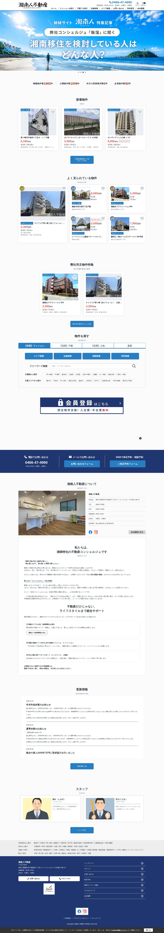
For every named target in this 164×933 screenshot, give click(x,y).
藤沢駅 (64, 374)
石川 (60, 846)
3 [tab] (83, 72)
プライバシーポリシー (81, 918)
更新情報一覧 (82, 766)
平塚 (35, 853)
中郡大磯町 (116, 381)
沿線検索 (94, 8)
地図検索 (96, 356)
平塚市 (55, 381)
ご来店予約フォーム (128, 464)
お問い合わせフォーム (82, 464)
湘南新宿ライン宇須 (114, 850)
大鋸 (56, 846)
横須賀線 (102, 850)
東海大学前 (72, 853)
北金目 (81, 846)
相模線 (73, 850)
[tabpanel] (82, 41)
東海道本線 (38, 850)
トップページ (89, 863)
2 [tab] (80, 72)
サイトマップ (96, 918)
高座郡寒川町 (88, 843)
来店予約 (87, 879)
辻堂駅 (78, 374)
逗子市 (96, 381)
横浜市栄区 (73, 381)
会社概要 (140, 8)
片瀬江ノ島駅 (121, 374)
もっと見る (82, 830)
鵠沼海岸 (49, 846)
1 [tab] (78, 72)
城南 (65, 846)
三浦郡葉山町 (105, 381)
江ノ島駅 (103, 374)
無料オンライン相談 (91, 885)
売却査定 (130, 8)
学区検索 (125, 356)
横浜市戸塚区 (127, 381)
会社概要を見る (137, 532)
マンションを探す (67, 8)
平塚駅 (57, 374)
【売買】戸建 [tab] (66, 346)
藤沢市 (48, 381)
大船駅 (71, 374)
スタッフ (87, 869)
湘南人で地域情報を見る (37, 633)
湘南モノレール (128, 850)
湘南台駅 (111, 374)
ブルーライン (139, 850)
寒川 (78, 853)
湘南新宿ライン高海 (50, 850)
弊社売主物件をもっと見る (82, 324)
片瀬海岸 (37, 846)
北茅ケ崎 (57, 853)
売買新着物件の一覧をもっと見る (82, 159)
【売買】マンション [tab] (34, 346)
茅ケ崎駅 (49, 374)
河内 (43, 846)
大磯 (89, 853)
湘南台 (64, 853)
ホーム (54, 8)
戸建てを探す (82, 8)
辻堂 (46, 853)
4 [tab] (85, 72)
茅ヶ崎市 (63, 381)
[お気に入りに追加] (53, 112)
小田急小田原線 (92, 850)
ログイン (137, 5)
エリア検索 (105, 8)
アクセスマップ (89, 890)
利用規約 (68, 918)
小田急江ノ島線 (64, 850)
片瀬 (75, 846)
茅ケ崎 (41, 853)
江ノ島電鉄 (81, 850)
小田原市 (89, 381)
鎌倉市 (81, 381)
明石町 (70, 846)
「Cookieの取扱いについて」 (119, 930)
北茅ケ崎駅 (86, 374)
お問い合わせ (118, 8)
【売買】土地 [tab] (98, 346)
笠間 (86, 846)
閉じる (148, 930)
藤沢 (50, 853)
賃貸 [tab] (130, 346)
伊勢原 (84, 853)
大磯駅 (95, 374)
